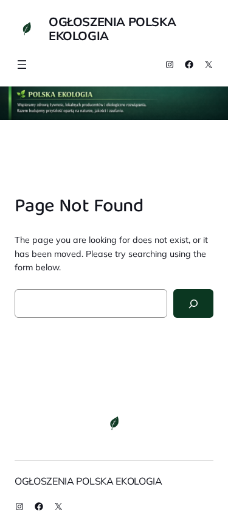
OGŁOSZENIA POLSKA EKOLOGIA (112, 28)
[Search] (193, 303)
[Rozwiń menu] (22, 64)
